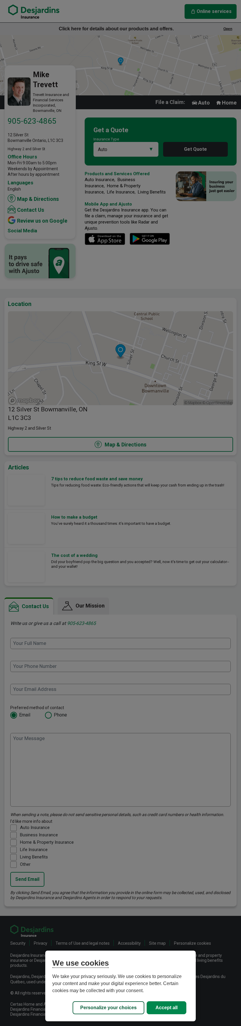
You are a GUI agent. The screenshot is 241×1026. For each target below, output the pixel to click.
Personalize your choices (108, 1007)
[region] (120, 986)
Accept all (166, 1007)
